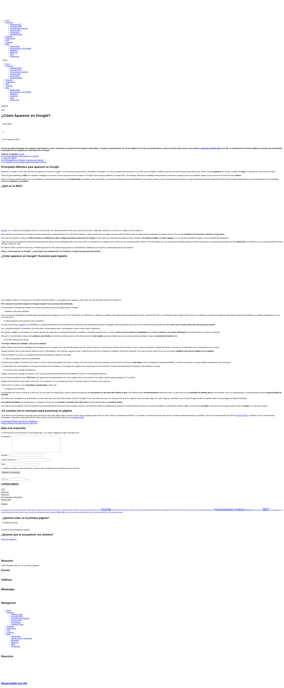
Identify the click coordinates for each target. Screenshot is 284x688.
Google (106, 509)
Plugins (184, 510)
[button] (142, 60)
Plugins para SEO (191, 510)
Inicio (8, 20)
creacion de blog (55, 510)
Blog (7, 44)
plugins (22, 325)
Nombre (5, 455)
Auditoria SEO (15, 24)
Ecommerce (97, 510)
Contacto (9, 42)
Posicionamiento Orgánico (229, 509)
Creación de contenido (19, 28)
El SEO (4, 230)
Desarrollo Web (16, 34)
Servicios (9, 22)
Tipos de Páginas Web (82, 512)
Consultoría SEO (39, 510)
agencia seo (7, 510)
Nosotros (9, 36)
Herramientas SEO (117, 510)
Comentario (6, 437)
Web (3, 464)
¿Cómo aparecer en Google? (115, 512)
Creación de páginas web (80, 510)
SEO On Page (16, 512)
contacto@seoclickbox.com (12, 575)
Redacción (249, 510)
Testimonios (10, 38)
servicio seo (53, 512)
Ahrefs (12, 510)
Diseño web (90, 510)
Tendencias (14, 56)
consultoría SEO (77, 417)
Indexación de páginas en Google (138, 510)
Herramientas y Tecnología (20, 48)
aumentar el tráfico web (210, 148)
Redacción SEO (257, 510)
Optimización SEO (177, 510)
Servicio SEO (15, 30)
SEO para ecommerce (43, 512)
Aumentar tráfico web (20, 510)
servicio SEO (242, 415)
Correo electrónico (9, 460)
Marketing (14, 50)
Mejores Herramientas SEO (163, 510)
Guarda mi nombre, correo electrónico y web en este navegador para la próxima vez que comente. (41, 468)
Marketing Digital (151, 510)
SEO (12, 54)
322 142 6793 (6, 584)
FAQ (7, 40)
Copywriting (14, 32)
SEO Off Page (8, 512)
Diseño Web (15, 46)
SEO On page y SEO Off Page (28, 512)
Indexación (125, 510)
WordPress (104, 512)
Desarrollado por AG (14, 683)
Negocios (14, 52)
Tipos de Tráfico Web (94, 512)
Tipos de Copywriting (70, 512)
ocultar (21, 154)
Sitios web (60, 512)
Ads (2, 510)
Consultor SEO (16, 26)
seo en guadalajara (275, 510)
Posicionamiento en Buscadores (205, 510)
